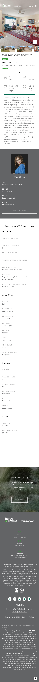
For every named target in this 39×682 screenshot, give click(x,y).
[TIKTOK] (29, 599)
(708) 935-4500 (19, 546)
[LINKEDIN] (19, 599)
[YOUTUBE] (24, 599)
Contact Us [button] (19, 500)
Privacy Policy (28, 617)
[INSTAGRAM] (14, 599)
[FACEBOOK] (10, 599)
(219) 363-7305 (8, 191)
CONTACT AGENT (19, 211)
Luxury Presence (19, 611)
